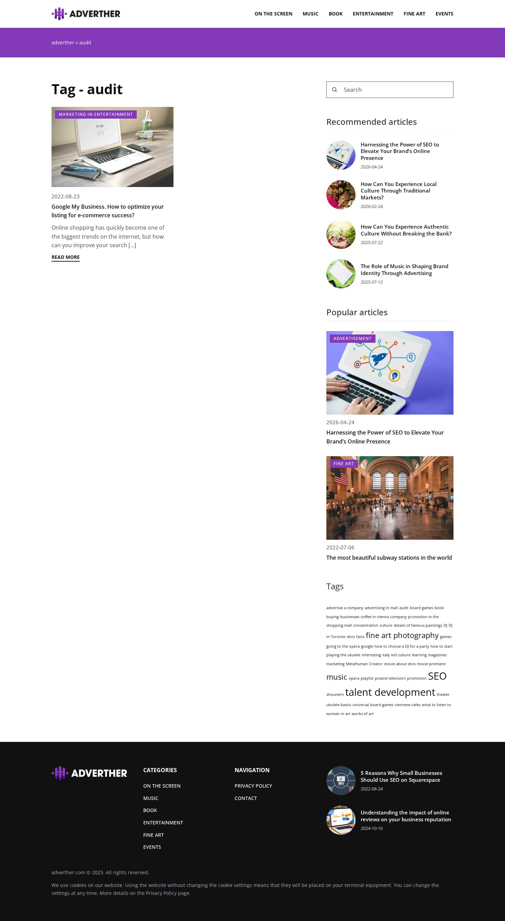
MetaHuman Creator (364, 663)
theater (443, 694)
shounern (335, 694)
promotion (417, 678)
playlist (367, 678)
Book (336, 13)
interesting (371, 655)
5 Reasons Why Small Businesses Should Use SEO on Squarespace (401, 776)
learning (419, 655)
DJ (445, 625)
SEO (437, 676)
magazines (437, 655)
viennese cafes (407, 704)
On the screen (273, 13)
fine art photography (402, 635)
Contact (246, 798)
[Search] (334, 89)
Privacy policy (253, 785)
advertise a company (344, 607)
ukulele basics (338, 704)
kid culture (401, 655)
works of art (363, 713)
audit (403, 607)
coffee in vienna (375, 616)
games (445, 636)
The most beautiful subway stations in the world (389, 557)
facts (360, 636)
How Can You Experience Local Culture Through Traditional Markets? (399, 191)
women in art (338, 713)
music (336, 677)
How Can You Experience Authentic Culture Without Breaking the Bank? (406, 230)
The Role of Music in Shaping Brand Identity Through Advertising (404, 269)
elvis (351, 636)
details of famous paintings (418, 625)
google (367, 646)
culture (386, 625)
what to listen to (436, 704)
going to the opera (343, 646)
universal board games (372, 704)
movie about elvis (400, 663)
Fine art (414, 13)
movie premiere (431, 663)
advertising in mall (381, 607)
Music (310, 13)
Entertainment (373, 13)
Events (444, 13)
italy (386, 655)
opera (354, 678)
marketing (335, 663)
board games (421, 607)
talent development (390, 692)
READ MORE (66, 257)
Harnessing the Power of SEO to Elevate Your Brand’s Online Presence (400, 151)
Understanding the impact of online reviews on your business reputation (406, 816)
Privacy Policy (161, 893)
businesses (349, 616)
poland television (390, 678)
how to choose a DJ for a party (401, 646)
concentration (365, 625)
